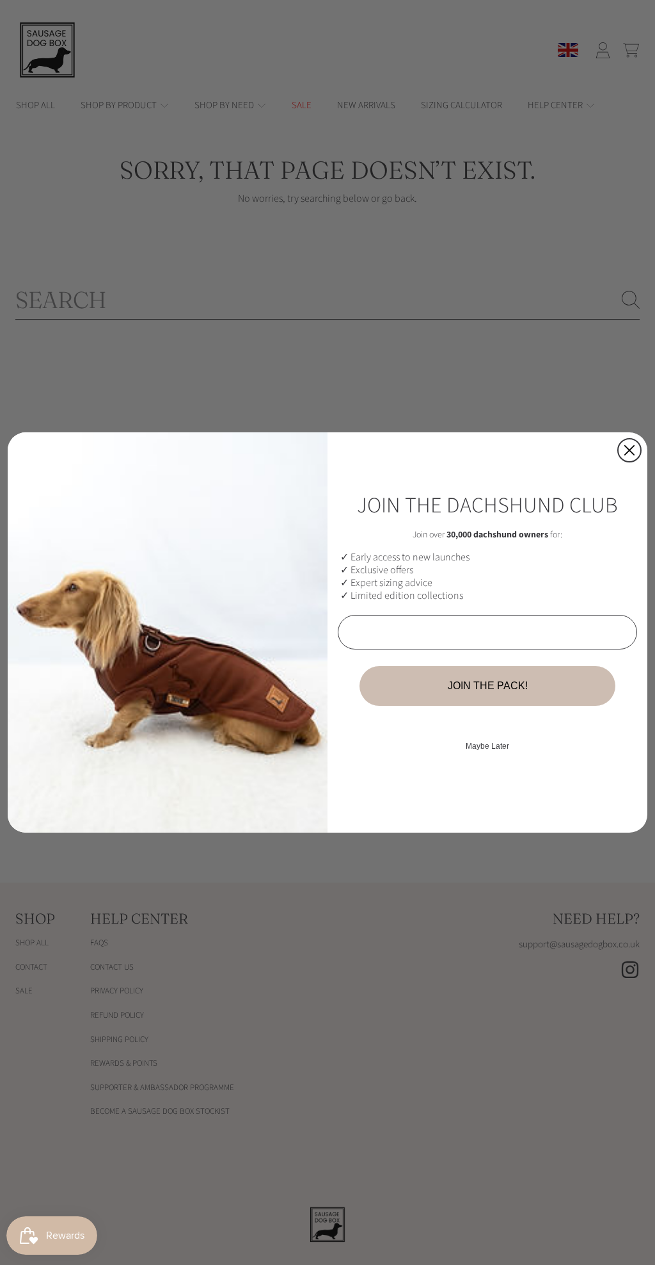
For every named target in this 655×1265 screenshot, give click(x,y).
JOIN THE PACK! (488, 685)
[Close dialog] (629, 450)
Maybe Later (487, 746)
